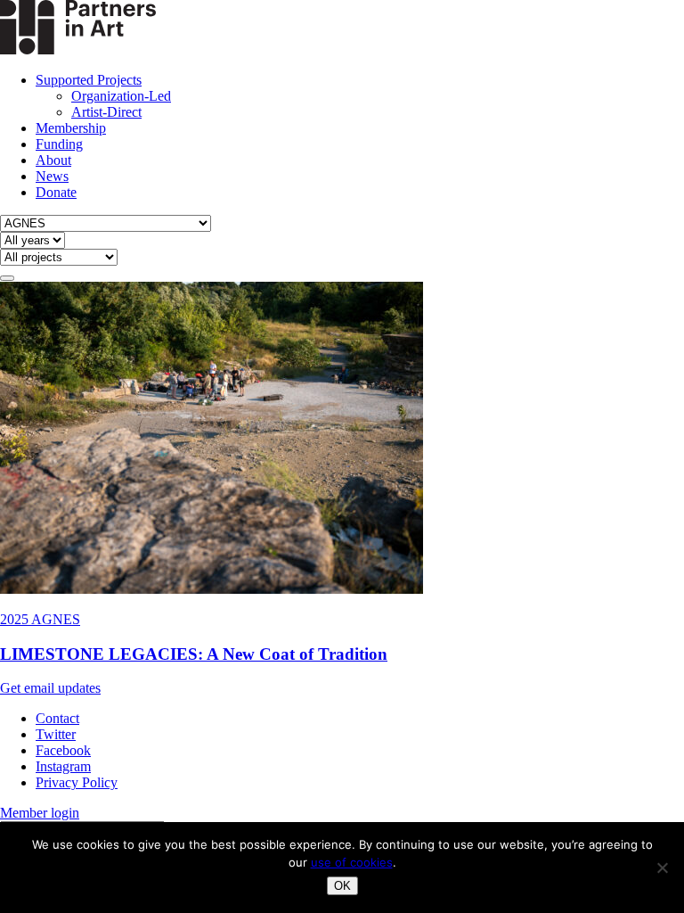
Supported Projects (89, 79)
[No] (662, 867)
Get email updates (50, 687)
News (52, 176)
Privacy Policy (77, 782)
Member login (39, 812)
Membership (71, 128)
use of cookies (352, 862)
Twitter (56, 734)
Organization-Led (121, 95)
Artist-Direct (106, 111)
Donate (56, 192)
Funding (59, 144)
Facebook (63, 750)
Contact (57, 718)
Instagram (63, 766)
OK (342, 885)
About (53, 160)
